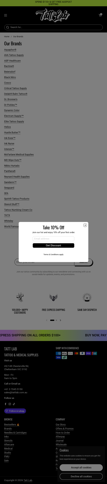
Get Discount (53, 245)
